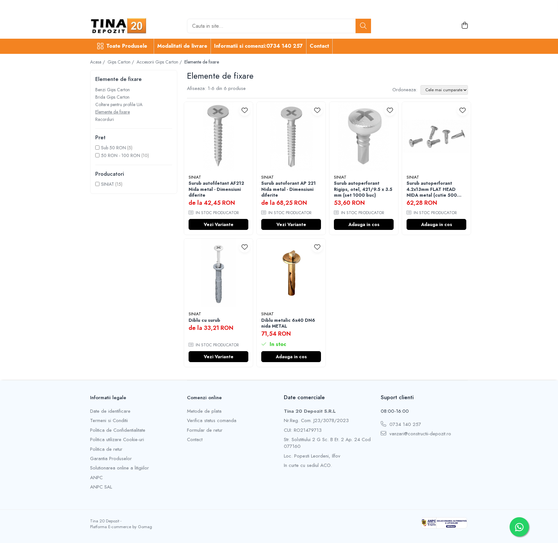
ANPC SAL (101, 487)
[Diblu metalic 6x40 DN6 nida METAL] (291, 273)
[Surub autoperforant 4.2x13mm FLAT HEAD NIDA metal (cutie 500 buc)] (436, 136)
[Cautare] (363, 26)
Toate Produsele (126, 46)
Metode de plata (204, 411)
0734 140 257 (404, 424)
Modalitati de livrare (182, 46)
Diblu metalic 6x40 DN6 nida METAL (288, 323)
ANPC (96, 477)
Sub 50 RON (113, 147)
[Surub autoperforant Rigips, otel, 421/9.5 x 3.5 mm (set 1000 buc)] (363, 136)
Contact (319, 46)
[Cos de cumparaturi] (464, 26)
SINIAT (107, 184)
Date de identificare (110, 411)
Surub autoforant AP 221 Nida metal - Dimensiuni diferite (288, 189)
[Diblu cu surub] (218, 273)
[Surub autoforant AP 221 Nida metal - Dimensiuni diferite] (291, 136)
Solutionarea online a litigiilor (119, 468)
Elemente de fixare (112, 112)
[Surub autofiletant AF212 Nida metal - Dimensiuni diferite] (218, 136)
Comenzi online (204, 397)
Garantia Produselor (111, 458)
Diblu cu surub (204, 320)
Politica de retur (106, 449)
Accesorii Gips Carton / (160, 62)
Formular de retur (204, 430)
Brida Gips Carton (112, 97)
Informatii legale (108, 397)
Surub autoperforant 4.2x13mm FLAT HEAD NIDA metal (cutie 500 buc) (432, 189)
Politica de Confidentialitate (117, 430)
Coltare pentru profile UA (118, 104)
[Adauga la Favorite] (244, 110)
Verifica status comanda (211, 420)
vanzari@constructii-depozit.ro (419, 433)
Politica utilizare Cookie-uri (117, 439)
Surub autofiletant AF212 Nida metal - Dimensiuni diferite (216, 189)
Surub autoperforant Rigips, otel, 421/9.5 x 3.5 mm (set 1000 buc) (363, 189)
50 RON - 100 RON (120, 155)
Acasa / (98, 62)
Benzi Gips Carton (112, 89)
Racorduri (104, 119)
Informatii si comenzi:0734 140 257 (258, 46)
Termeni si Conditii (109, 420)
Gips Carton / (121, 62)
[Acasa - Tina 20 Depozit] (122, 26)
